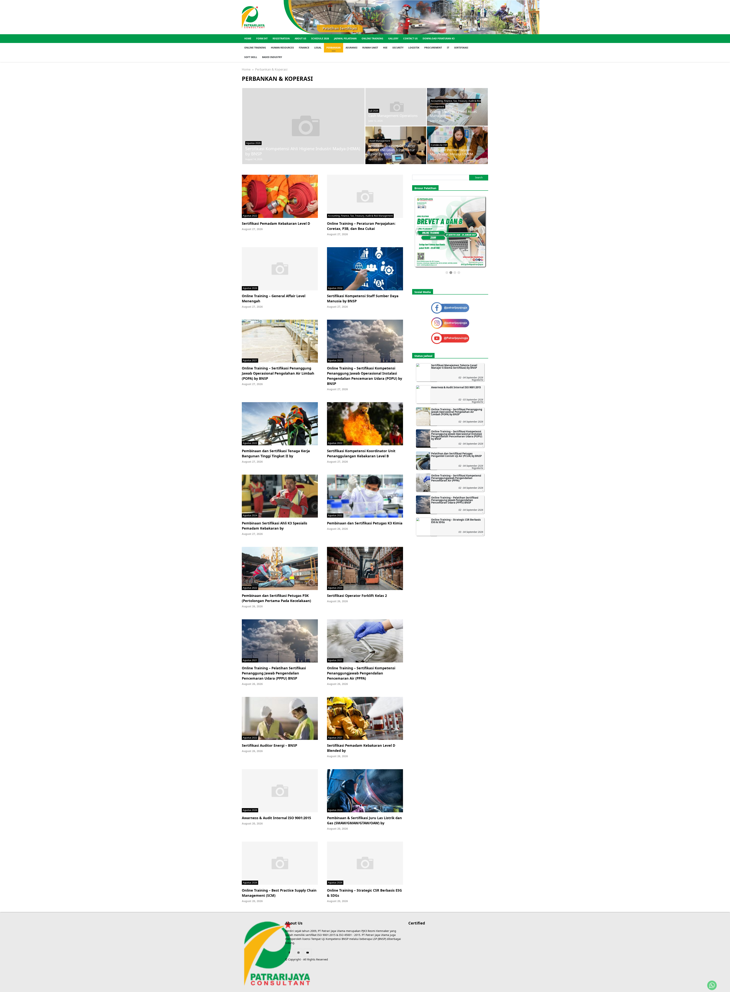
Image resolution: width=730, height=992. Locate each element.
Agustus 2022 (250, 215)
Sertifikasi (461, 47)
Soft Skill (250, 57)
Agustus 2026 (253, 143)
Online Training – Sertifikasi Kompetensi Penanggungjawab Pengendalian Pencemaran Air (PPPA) (361, 673)
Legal (317, 47)
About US (300, 38)
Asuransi (351, 47)
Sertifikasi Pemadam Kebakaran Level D (276, 223)
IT (448, 47)
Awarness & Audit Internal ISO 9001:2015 (276, 818)
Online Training (372, 38)
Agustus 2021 (250, 360)
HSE (385, 47)
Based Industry (272, 57)
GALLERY (393, 38)
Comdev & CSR (439, 145)
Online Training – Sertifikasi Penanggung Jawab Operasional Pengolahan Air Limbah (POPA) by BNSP (278, 373)
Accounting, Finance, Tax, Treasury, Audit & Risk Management (360, 215)
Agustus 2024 (335, 288)
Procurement (433, 47)
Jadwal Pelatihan (345, 38)
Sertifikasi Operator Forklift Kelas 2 (357, 595)
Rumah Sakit (370, 47)
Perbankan (333, 47)
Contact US (410, 38)
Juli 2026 (373, 110)
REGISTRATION (281, 38)
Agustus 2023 (335, 587)
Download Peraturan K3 (439, 38)
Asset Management (379, 140)
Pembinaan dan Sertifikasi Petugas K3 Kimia (364, 523)
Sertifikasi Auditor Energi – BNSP (269, 745)
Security (397, 47)
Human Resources (282, 47)
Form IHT (262, 38)
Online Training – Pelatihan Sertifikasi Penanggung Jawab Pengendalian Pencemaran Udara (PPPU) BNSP (274, 673)
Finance (304, 47)
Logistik (413, 47)
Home (247, 38)
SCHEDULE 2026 (320, 38)
